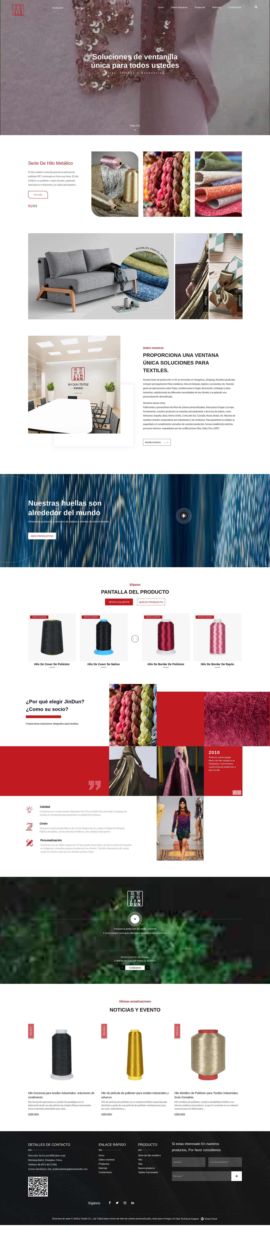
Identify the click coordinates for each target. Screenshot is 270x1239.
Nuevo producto (146, 1168)
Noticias (216, 7)
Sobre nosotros (179, 7)
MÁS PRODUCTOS (42, 536)
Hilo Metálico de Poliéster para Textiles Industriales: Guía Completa (60, 1095)
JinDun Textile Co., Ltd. (85, 1218)
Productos (199, 7)
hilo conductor (217, 664)
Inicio (161, 7)
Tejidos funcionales (148, 1172)
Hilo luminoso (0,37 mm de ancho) (166, 664)
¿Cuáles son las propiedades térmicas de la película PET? (133, 1095)
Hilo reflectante (52, 664)
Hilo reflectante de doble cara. (104, 664)
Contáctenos (234, 7)
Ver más (38, 195)
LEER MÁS (33, 1114)
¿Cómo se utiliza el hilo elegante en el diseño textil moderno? (205, 1095)
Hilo (140, 1159)
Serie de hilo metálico (50, 163)
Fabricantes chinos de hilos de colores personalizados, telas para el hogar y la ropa (138, 1218)
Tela (140, 1164)
